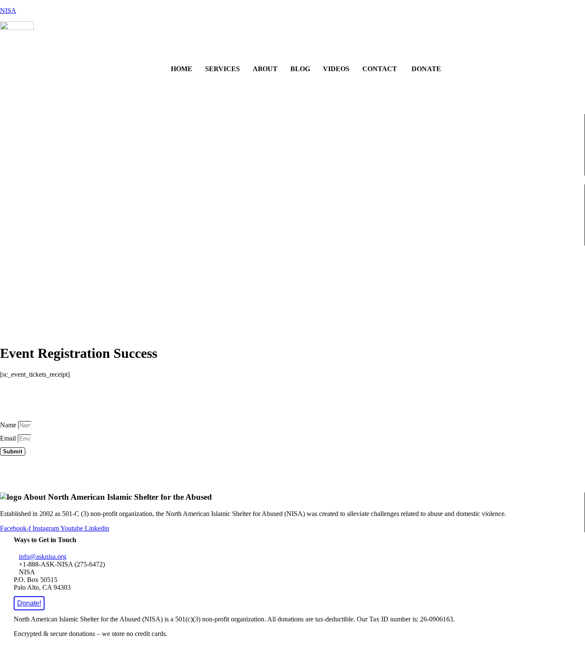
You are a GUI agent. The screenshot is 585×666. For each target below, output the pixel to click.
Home (181, 68)
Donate (425, 68)
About (265, 68)
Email (9, 438)
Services (222, 68)
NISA (8, 10)
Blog (300, 68)
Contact (379, 68)
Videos (336, 68)
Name (9, 425)
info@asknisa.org (42, 556)
